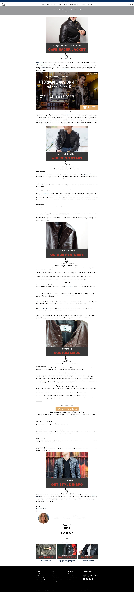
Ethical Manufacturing (40, 577)
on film (74, 416)
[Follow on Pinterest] (92, 579)
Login (68, 573)
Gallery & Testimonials (40, 575)
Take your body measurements (89, 174)
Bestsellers (60, 4)
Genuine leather (46, 193)
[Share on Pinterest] (67, 533)
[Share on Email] (70, 533)
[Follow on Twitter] (87, 579)
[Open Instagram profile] (68, 528)
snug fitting (44, 67)
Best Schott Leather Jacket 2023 (88, 560)
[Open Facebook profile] (65, 528)
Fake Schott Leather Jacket (46, 560)
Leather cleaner (39, 511)
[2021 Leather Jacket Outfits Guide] (72, 538)
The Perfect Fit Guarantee (72, 577)
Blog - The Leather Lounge (40, 579)
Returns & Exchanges (71, 575)
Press (53, 583)
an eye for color (45, 381)
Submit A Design (55, 575)
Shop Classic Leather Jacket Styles (48, 4)
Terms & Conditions (83, 590)
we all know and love (68, 114)
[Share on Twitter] (64, 533)
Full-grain (42, 183)
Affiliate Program (55, 581)
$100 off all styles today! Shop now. (67, 409)
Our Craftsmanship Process (56, 579)
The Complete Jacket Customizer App (71, 4)
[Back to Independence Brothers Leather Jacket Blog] (67, 538)
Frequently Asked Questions (57, 573)
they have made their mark (41, 64)
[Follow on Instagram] (90, 579)
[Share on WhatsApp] (73, 533)
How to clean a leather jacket (41, 508)
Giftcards (83, 4)
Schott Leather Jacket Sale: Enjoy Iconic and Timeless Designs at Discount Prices (67, 561)
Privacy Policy (90, 590)
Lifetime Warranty (71, 581)
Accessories (89, 4)
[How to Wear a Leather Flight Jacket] (61, 538)
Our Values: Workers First (40, 583)
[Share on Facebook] (61, 533)
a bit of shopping (69, 286)
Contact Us (69, 579)
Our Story (38, 573)
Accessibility (70, 583)
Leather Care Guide (55, 577)
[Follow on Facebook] (84, 579)
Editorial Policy (39, 581)
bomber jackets (72, 68)
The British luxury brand (44, 308)
